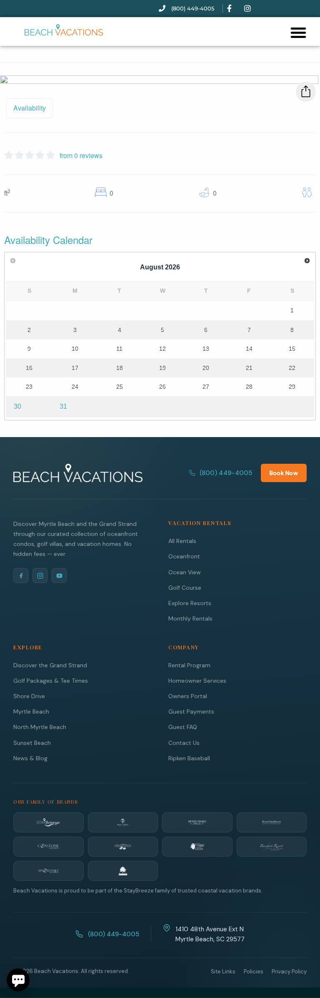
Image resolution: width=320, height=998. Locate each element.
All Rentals (182, 541)
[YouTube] (59, 575)
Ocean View (184, 572)
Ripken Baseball (189, 758)
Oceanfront (184, 556)
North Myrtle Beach (39, 727)
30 (17, 406)
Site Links (223, 971)
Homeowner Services (197, 680)
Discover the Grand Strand (50, 665)
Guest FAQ (182, 727)
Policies (253, 971)
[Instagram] (40, 575)
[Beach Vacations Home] (77, 473)
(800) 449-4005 (226, 473)
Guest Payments (191, 711)
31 (63, 406)
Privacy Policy (289, 971)
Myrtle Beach (31, 711)
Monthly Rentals (190, 618)
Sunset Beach (32, 743)
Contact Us (184, 743)
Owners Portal (187, 696)
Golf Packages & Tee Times (50, 680)
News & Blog (30, 758)
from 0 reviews (81, 155)
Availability (29, 108)
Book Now (284, 473)
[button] (298, 32)
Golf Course (184, 587)
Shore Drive (29, 696)
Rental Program (189, 665)
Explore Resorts (189, 603)
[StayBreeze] (48, 822)
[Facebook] (20, 575)
